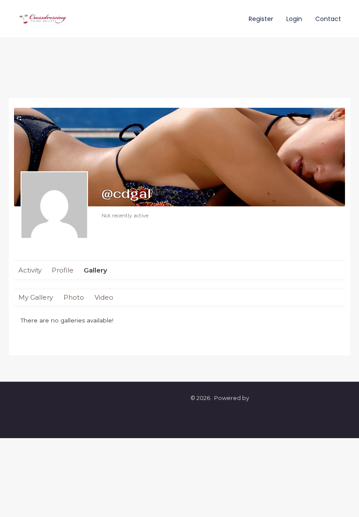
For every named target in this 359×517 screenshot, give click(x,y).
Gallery (95, 270)
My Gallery (35, 297)
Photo (73, 297)
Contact (328, 18)
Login (294, 18)
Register (261, 18)
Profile (63, 270)
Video (104, 297)
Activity (30, 270)
